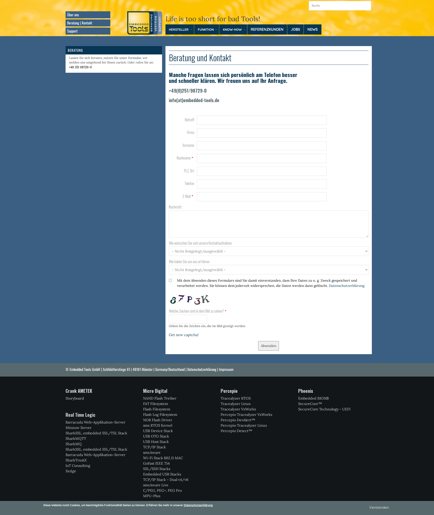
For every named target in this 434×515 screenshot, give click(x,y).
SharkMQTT (76, 438)
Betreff (189, 120)
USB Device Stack (158, 430)
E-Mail (187, 196)
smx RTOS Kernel (157, 425)
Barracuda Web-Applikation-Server (95, 422)
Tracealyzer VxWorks (238, 409)
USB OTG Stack (156, 436)
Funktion (206, 30)
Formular (134, 58)
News (312, 29)
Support (72, 31)
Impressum (226, 369)
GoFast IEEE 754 (156, 463)
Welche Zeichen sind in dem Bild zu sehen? (196, 311)
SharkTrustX (76, 460)
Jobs (295, 29)
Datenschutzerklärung (346, 285)
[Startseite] (144, 22)
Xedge (71, 471)
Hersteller (179, 30)
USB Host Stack (156, 441)
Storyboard (75, 398)
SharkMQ (74, 444)
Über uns (73, 14)
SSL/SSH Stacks (156, 468)
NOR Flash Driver (157, 420)
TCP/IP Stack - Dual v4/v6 (165, 479)
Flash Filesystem (156, 409)
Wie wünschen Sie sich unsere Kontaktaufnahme (200, 243)
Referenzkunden (267, 29)
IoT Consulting (78, 465)
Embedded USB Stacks (162, 474)
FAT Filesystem (155, 403)
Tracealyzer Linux (236, 403)
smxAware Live (155, 485)
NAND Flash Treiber (160, 398)
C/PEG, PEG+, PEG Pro (162, 490)
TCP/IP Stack (154, 447)
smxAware (151, 452)
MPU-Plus (151, 496)
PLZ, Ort (189, 171)
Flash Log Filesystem (160, 414)
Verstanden (379, 507)
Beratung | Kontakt (79, 23)
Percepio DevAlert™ (238, 420)
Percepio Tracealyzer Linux (244, 425)
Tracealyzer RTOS (236, 398)
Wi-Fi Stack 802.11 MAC (163, 458)
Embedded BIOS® (313, 398)
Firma (190, 132)
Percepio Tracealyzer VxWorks (246, 414)
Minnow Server (79, 427)
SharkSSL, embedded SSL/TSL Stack (96, 433)
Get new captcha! (183, 334)
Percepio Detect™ (236, 430)
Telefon (189, 183)
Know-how (232, 30)
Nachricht (175, 207)
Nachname (184, 158)
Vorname (188, 145)
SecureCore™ (310, 403)
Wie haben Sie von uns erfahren (189, 262)
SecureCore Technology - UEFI (324, 409)
